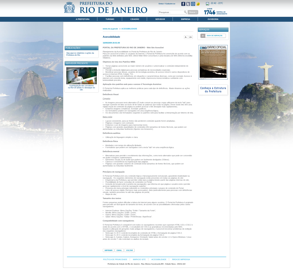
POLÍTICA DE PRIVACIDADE (115, 259)
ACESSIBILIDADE (129, 29)
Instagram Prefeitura (193, 4)
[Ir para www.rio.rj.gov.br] (105, 8)
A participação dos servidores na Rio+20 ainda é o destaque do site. (81, 88)
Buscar (190, 12)
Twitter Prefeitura (188, 4)
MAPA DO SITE (139, 259)
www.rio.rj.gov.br (110, 29)
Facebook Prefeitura (183, 4)
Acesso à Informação (198, 4)
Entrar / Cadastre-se (167, 4)
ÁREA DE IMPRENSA (181, 259)
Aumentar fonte (191, 37)
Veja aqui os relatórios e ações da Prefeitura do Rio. (80, 54)
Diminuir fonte (186, 37)
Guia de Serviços (214, 36)
